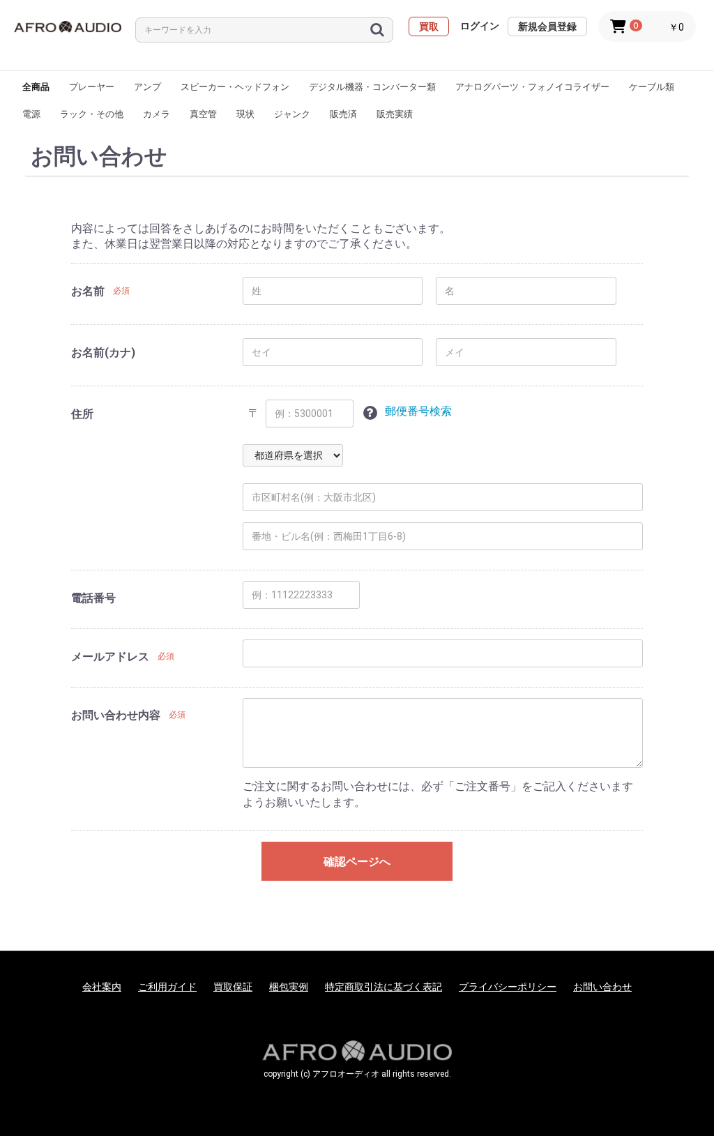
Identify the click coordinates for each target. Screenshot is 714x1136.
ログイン (479, 25)
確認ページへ (357, 861)
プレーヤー (91, 87)
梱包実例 (288, 986)
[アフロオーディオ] (67, 27)
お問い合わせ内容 (115, 715)
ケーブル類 (651, 87)
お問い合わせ (602, 986)
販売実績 (395, 114)
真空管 (203, 114)
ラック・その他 (91, 114)
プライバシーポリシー (507, 986)
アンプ (147, 87)
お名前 (88, 291)
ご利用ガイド (167, 986)
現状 (245, 114)
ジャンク (292, 114)
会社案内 (101, 986)
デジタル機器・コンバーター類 (372, 87)
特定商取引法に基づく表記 (383, 986)
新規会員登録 (547, 26)
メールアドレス (110, 656)
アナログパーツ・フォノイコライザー (532, 87)
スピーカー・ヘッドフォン (235, 87)
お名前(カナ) (103, 352)
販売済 (343, 114)
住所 (82, 414)
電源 (31, 114)
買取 (429, 26)
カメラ (156, 114)
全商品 (36, 87)
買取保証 (232, 986)
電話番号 (93, 598)
